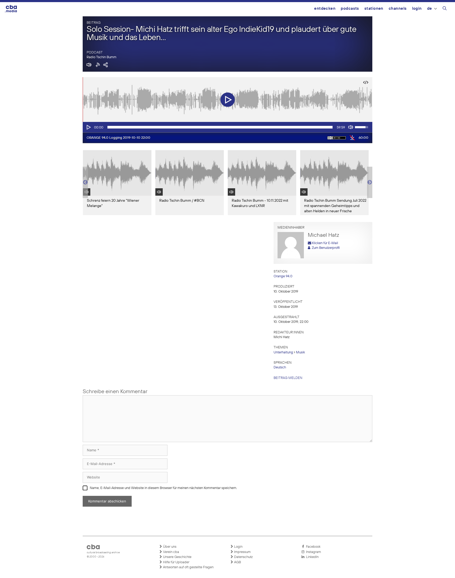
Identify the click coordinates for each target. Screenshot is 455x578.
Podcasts (350, 9)
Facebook (312, 547)
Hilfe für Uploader (175, 562)
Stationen (373, 9)
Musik (300, 352)
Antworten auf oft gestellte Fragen (188, 567)
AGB (237, 562)
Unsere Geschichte (176, 557)
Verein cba (170, 552)
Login (417, 9)
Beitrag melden (288, 378)
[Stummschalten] (350, 127)
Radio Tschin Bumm (101, 57)
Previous (85, 182)
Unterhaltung (283, 352)
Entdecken (324, 9)
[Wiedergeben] (88, 127)
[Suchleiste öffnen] (444, 9)
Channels (398, 9)
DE (429, 9)
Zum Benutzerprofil (325, 248)
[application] (227, 127)
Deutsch (280, 367)
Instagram (312, 552)
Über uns (169, 547)
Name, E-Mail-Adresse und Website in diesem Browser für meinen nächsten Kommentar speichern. (163, 488)
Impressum (242, 552)
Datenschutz (243, 557)
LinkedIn (311, 557)
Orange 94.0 (283, 276)
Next (369, 182)
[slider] (220, 127)
